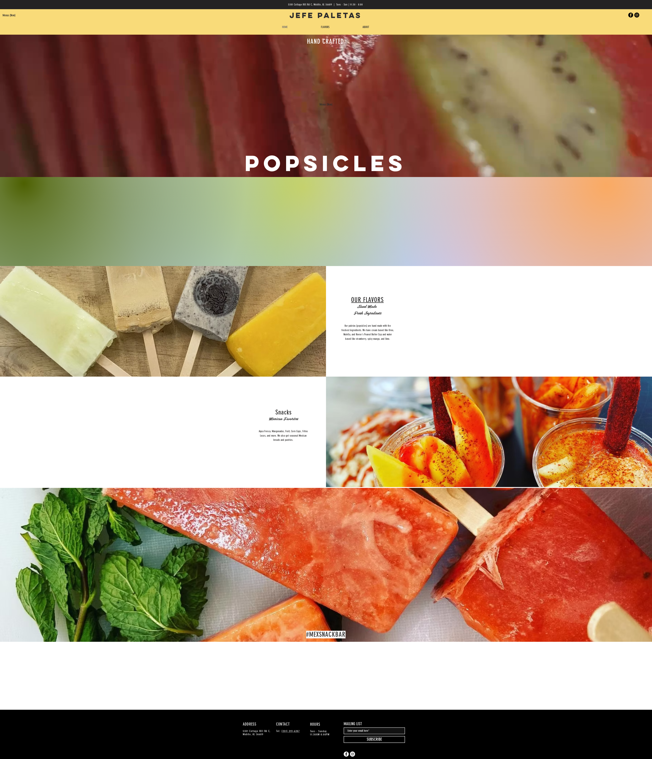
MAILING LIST (353, 724)
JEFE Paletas (325, 15)
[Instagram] (636, 15)
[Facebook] (630, 15)
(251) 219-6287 (291, 731)
